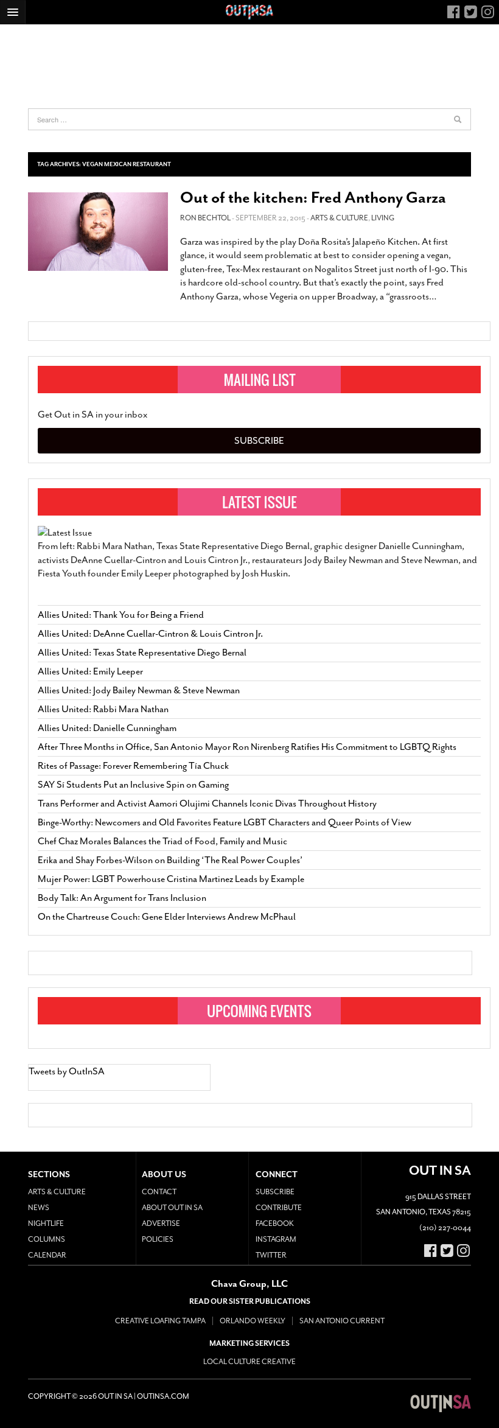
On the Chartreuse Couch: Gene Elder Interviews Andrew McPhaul (167, 917)
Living (382, 218)
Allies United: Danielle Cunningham (107, 728)
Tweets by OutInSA (67, 1071)
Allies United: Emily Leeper (90, 671)
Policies (157, 1239)
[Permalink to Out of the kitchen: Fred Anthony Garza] (98, 231)
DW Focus (249, 12)
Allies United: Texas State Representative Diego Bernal (142, 652)
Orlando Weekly (252, 1321)
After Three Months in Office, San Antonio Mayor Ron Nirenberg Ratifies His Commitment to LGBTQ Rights (247, 747)
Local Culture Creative (249, 1362)
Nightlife (46, 1223)
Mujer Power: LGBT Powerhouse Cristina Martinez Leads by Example (171, 879)
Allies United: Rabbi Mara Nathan (103, 709)
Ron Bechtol (205, 218)
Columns (46, 1239)
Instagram (276, 1239)
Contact (159, 1192)
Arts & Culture (339, 218)
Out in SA (440, 1403)
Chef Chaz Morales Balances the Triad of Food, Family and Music (162, 841)
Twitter (271, 1255)
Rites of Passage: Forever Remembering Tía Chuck (133, 766)
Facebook (275, 1223)
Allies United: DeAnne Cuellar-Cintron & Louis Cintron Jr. (151, 634)
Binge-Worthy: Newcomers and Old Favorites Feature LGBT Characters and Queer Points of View (224, 822)
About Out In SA (172, 1208)
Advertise (161, 1223)
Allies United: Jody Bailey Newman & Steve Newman (139, 690)
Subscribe (259, 441)
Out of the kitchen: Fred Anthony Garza (313, 197)
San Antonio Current (342, 1321)
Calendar (47, 1255)
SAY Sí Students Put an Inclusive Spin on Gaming (133, 785)
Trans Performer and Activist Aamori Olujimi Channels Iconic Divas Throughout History (207, 803)
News (38, 1208)
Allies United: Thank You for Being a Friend (121, 615)
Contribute (279, 1208)
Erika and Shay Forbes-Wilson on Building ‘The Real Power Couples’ (170, 860)
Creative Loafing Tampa (160, 1321)
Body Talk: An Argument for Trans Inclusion (122, 898)
